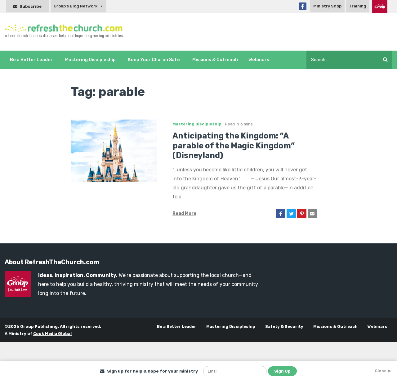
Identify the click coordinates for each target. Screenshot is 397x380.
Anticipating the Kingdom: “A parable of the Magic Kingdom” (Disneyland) (233, 145)
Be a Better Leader (31, 59)
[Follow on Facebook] (302, 6)
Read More (184, 213)
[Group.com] (379, 6)
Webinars (258, 59)
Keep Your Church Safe (154, 59)
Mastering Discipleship (90, 59)
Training (357, 6)
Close (380, 371)
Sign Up (282, 371)
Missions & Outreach (215, 59)
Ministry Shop (327, 6)
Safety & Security (284, 326)
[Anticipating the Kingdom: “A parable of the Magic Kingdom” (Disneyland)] (114, 150)
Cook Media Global (52, 333)
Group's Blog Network (75, 6)
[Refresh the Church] (67, 31)
